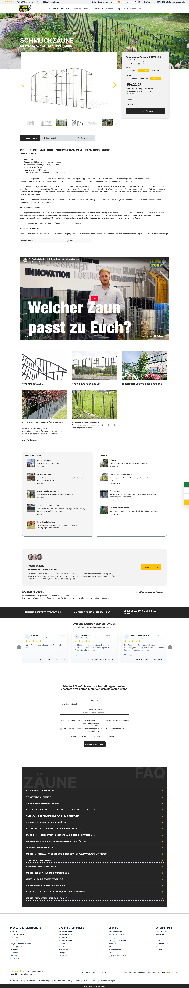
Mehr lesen (79, 655)
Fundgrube (63, 953)
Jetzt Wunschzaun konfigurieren (150, 592)
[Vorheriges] (23, 85)
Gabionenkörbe (65, 934)
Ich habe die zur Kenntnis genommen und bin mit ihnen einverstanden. (96, 729)
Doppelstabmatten (17, 934)
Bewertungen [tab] (86, 138)
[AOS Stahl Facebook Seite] (175, 981)
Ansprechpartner (151, 567)
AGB (22, 981)
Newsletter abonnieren (94, 744)
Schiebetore (14, 953)
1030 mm (155, 70)
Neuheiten (63, 956)
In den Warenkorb (147, 111)
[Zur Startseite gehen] (25, 8)
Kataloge (112, 937)
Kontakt (159, 950)
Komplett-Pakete (16, 959)
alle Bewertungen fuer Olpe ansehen (52, 659)
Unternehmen (161, 931)
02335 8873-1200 (158, 2)
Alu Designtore (16, 947)
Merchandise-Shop (163, 943)
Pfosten (62, 943)
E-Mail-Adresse (95, 710)
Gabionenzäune (65, 931)
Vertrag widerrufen (73, 981)
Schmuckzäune (16, 937)
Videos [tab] (68, 138)
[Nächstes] (115, 85)
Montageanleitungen (117, 940)
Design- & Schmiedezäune (20, 943)
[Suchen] (162, 9)
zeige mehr (41, 467)
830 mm (143, 70)
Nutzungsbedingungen (96, 723)
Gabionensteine (65, 940)
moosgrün (144, 78)
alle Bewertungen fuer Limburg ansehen (150, 659)
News (111, 953)
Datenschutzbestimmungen (86, 728)
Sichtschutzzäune (17, 940)
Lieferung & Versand (90, 981)
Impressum (14, 981)
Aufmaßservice (115, 950)
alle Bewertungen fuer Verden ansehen (100, 659)
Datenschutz (30, 981)
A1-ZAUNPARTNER (116, 934)
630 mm (131, 70)
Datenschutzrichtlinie (120, 720)
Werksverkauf (114, 943)
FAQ (110, 947)
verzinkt (156, 78)
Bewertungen (161, 947)
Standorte (160, 934)
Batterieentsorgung (44, 981)
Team (158, 937)
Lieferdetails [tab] (51, 138)
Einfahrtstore (15, 956)
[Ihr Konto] (157, 9)
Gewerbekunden (115, 931)
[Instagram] (172, 981)
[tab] (30, 138)
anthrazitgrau (132, 78)
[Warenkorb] (166, 9)
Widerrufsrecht (59, 981)
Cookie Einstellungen (107, 981)
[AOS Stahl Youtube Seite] (178, 981)
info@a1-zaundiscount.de (175, 2)
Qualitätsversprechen (117, 956)
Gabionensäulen (65, 937)
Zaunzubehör (64, 947)
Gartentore (14, 950)
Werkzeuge (63, 950)
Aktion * (94, 700)
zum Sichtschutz (29, 440)
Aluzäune (13, 931)
